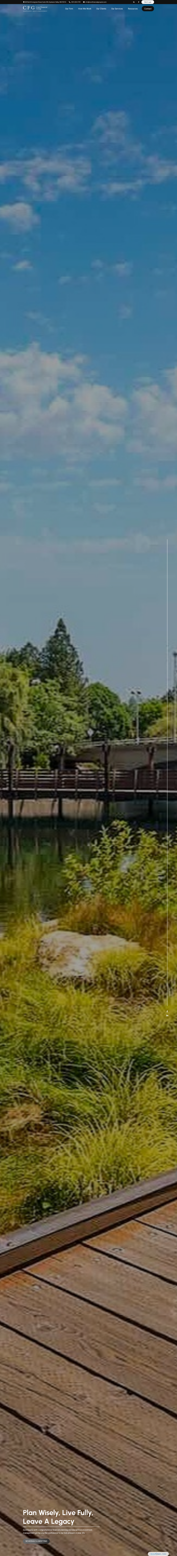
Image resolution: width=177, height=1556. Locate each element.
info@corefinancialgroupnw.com (96, 2)
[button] (69, 8)
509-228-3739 (76, 2)
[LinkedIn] (134, 2)
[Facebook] (138, 2)
